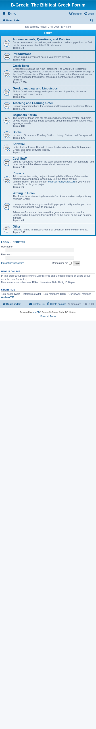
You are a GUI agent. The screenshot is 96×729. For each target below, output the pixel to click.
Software (19, 144)
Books (17, 132)
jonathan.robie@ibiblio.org (61, 181)
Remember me (60, 263)
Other (16, 226)
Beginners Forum (25, 115)
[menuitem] (11, 13)
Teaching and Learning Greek (33, 103)
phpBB (36, 312)
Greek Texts (21, 65)
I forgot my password (12, 263)
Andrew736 (7, 297)
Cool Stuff (20, 158)
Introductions (22, 54)
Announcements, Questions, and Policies (41, 39)
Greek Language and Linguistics (35, 88)
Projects (18, 173)
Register (19, 242)
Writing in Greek (24, 193)
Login (5, 242)
